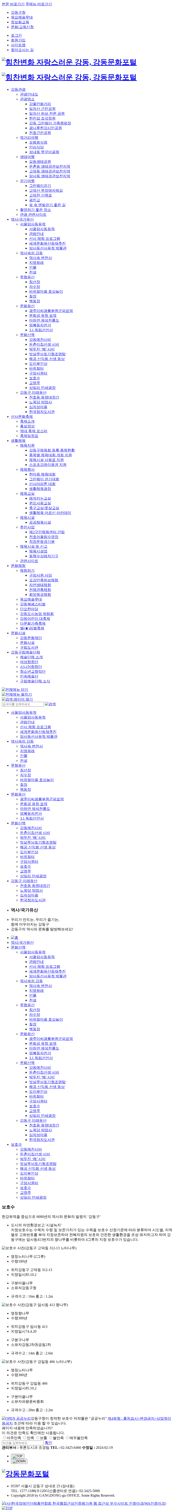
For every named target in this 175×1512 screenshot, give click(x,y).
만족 (30, 1438)
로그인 (16, 35)
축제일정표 (29, 436)
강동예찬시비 (40, 340)
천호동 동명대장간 (44, 397)
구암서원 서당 (40, 575)
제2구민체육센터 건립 (47, 532)
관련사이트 (29, 561)
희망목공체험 (40, 594)
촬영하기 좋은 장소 (35, 210)
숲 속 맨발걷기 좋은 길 (47, 205)
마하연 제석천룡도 (44, 320)
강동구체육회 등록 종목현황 (52, 450)
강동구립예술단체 (25, 652)
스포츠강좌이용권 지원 (48, 465)
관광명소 (27, 99)
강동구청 (18, 12)
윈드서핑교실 (40, 503)
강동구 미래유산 (33, 392)
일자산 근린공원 (42, 109)
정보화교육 (20, 22)
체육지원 (27, 445)
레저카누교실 (40, 498)
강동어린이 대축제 (35, 619)
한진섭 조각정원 (42, 118)
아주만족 (14, 1438)
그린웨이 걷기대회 (44, 479)
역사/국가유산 (22, 219)
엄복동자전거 (40, 325)
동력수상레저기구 (43, 556)
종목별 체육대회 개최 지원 (50, 455)
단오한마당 (29, 609)
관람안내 (36, 234)
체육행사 (27, 469)
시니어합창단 (31, 667)
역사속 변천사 (40, 258)
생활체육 (18, 441)
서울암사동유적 (33, 224)
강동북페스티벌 (33, 604)
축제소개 (27, 421)
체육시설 (27, 517)
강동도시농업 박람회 (37, 614)
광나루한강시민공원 (45, 128)
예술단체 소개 (31, 657)
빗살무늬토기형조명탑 (47, 354)
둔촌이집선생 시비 (44, 344)
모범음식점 (38, 142)
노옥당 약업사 (40, 402)
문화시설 (18, 633)
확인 (48, 1443)
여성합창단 (29, 662)
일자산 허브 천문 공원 (47, 113)
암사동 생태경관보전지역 (49, 176)
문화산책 (27, 335)
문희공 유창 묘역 (43, 315)
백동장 (34, 301)
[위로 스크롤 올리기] (17, 1456)
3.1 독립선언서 (41, 330)
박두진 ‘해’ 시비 (42, 349)
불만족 (58, 1438)
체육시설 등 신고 (33, 546)
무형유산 (27, 277)
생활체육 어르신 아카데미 (50, 513)
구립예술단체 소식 (35, 681)
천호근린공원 (40, 133)
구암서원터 (38, 373)
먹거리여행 (29, 137)
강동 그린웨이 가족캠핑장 (50, 123)
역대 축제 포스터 (33, 431)
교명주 (34, 383)
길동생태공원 (40, 162)
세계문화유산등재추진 (47, 243)
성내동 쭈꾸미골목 (44, 152)
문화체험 (18, 566)
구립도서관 (29, 647)
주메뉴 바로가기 (39, 4)
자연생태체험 (40, 585)
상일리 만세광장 (42, 388)
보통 (43, 1438)
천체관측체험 (40, 590)
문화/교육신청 (22, 27)
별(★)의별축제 (32, 628)
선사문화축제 (22, 416)
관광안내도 (29, 94)
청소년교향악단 (33, 671)
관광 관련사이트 (33, 214)
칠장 (32, 296)
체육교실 (27, 493)
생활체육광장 (40, 489)
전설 (32, 272)
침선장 (34, 282)
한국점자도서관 (42, 412)
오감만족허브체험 (43, 580)
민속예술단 (29, 676)
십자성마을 (38, 407)
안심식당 (36, 147)
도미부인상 (38, 364)
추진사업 (27, 527)
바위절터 (36, 368)
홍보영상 (27, 426)
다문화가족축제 (33, 623)
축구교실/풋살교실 (44, 508)
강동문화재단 (31, 638)
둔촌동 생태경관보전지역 (49, 166)
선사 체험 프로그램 (44, 239)
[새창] (16, 1418)
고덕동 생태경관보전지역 (49, 171)
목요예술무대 (22, 17)
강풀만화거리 (40, 104)
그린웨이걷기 (40, 186)
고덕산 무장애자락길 (46, 190)
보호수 (34, 378)
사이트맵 (18, 45)
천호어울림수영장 (43, 537)
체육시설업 (38, 551)
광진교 (34, 200)
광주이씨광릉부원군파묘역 (51, 311)
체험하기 (27, 570)
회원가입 (18, 40)
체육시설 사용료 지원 (46, 460)
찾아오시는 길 (22, 50)
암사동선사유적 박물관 (48, 248)
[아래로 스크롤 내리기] (19, 1461)
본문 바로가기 (13, 4)
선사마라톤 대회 (42, 484)
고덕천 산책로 (40, 195)
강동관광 (18, 89)
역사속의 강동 (31, 253)
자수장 (34, 287)
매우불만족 (78, 1438)
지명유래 (36, 263)
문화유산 (27, 306)
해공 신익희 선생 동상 (47, 359)
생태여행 (27, 157)
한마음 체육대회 (42, 474)
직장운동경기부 (42, 542)
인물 (32, 267)
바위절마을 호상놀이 (46, 291)
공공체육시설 (40, 522)
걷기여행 (27, 181)
